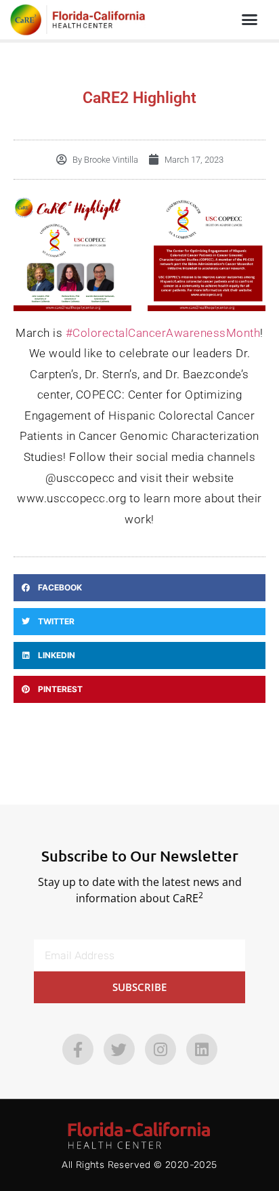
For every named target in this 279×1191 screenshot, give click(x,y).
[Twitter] (119, 1049)
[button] (250, 20)
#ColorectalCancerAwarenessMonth (163, 333)
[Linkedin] (201, 1049)
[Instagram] (160, 1049)
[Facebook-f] (77, 1049)
